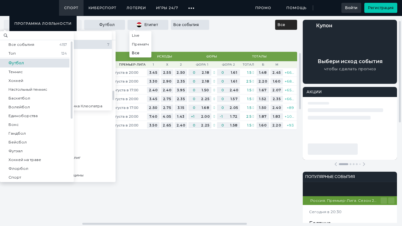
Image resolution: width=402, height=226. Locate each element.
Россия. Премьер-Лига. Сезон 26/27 (345, 200)
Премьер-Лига (132, 65)
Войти (351, 7)
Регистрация (381, 7)
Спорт (71, 8)
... (191, 5)
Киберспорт (103, 8)
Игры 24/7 (167, 8)
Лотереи (136, 8)
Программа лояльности (43, 23)
